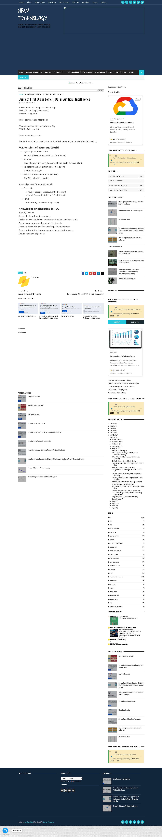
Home (21, 2)
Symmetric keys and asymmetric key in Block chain (128, 487)
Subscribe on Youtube (118, 185)
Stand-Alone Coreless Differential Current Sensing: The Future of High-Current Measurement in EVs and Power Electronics (130, 633)
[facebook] (126, 2)
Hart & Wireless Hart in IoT (36, 405)
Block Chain (100, 72)
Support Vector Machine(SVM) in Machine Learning (126, 475)
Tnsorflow (114, 599)
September (116, 446)
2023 (112, 426)
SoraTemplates (28, 822)
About (29, 2)
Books (131, 72)
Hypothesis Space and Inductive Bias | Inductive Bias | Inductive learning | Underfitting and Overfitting (129, 271)
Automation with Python (117, 393)
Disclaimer (52, 2)
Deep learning (115, 566)
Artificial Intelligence (54, 72)
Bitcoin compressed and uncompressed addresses (129, 238)
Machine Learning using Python (119, 380)
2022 (112, 428)
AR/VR (123, 72)
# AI (25, 273)
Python (103, 2)
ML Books (113, 581)
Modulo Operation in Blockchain (123, 467)
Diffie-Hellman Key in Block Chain (124, 461)
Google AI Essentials (67, 316)
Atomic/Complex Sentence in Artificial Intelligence (42, 477)
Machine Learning (33, 72)
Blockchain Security (33, 414)
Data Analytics (115, 551)
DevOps (111, 72)
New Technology (32, 14)
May (114, 505)
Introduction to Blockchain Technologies (39, 441)
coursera (113, 547)
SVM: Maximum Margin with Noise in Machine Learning (125, 454)
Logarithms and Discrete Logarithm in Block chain (127, 464)
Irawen (95, 2)
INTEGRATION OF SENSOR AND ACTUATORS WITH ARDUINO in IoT (130, 252)
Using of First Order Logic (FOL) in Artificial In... (127, 470)
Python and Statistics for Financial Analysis (123, 383)
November (116, 442)
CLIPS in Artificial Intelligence (126, 278)
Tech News (113, 592)
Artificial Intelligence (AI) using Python (121, 386)
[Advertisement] (81, 50)
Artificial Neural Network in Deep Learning (127, 482)
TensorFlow (114, 595)
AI (25, 94)
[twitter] (123, 2)
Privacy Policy (40, 2)
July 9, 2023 (135, 162)
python (112, 584)
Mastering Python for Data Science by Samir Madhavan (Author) (131, 261)
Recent (117, 322)
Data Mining (114, 558)
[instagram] (130, 2)
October (115, 444)
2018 (112, 437)
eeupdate (85, 2)
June (114, 503)
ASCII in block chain (124, 219)
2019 (112, 435)
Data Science (86, 72)
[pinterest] (142, 2)
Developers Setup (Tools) (117, 87)
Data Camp (114, 554)
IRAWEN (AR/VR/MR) (118, 640)
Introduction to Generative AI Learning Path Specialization (48, 317)
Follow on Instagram (118, 190)
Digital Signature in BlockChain (123, 484)
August (115, 448)
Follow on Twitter (116, 176)
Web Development (116, 606)
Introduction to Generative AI (27, 316)
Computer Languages (119, 616)
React (112, 588)
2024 (112, 424)
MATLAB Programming (119, 644)
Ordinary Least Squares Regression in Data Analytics (127, 479)
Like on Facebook (116, 181)
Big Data (113, 532)
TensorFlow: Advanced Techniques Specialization (91, 317)
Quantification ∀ (117, 499)
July (113, 501)
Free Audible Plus (114, 92)
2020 (112, 433)
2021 (112, 430)
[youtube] (138, 2)
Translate (77, 781)
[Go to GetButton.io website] (5, 834)
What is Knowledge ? (119, 451)
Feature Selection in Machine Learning (39, 468)
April (114, 508)
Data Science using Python (117, 390)
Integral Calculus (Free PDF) (128, 618)
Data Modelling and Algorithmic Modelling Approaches (127, 493)
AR (111, 525)
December (116, 439)
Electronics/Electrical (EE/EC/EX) (123, 627)
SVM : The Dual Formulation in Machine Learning (126, 458)
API (111, 521)
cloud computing (116, 543)
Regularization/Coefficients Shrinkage (125, 497)
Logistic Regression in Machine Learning (126, 490)
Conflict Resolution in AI (115, 246)
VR (111, 603)
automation (114, 528)
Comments (135, 322)
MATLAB (75, 2)
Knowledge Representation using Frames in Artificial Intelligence (46, 450)
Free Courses (64, 2)
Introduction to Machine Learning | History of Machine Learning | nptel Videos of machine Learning (56, 459)
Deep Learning (73, 72)
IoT (117, 72)
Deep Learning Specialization (121, 779)
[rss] (134, 2)
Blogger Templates (48, 822)
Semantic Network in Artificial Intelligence (130, 210)
